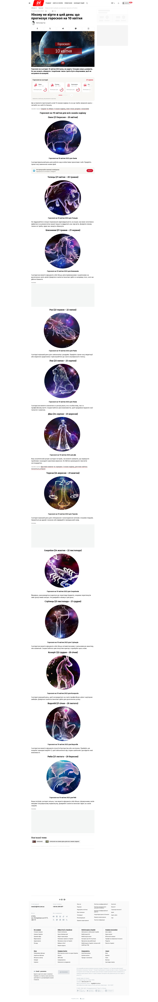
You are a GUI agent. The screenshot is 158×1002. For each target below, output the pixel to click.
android (81, 990)
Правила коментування (100, 917)
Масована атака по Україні (65, 941)
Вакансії (113, 906)
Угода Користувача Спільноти (101, 914)
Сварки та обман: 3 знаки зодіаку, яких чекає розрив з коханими (65, 109)
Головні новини (38, 932)
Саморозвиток (62, 960)
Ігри (112, 917)
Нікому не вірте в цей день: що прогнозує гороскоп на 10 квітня (61, 8)
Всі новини (37, 930)
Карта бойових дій (63, 934)
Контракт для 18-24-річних (89, 938)
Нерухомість (86, 951)
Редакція (79, 906)
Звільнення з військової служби (90, 932)
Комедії (36, 960)
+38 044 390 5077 (58, 906)
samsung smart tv (109, 990)
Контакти (113, 904)
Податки (107, 941)
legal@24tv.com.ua (95, 983)
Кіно (35, 951)
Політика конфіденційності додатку (101, 911)
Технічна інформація (99, 920)
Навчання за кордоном (64, 962)
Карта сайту (114, 915)
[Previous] (54, 95)
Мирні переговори (63, 936)
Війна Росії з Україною (65, 930)
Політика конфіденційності (101, 904)
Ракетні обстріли (62, 932)
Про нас (79, 904)
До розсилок (64, 972)
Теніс (106, 957)
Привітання (68, 3)
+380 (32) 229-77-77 (86, 981)
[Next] (71, 95)
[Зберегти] (88, 28)
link (53, 916)
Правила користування (83, 920)
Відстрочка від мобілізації (89, 941)
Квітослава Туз (40, 23)
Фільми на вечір (38, 957)
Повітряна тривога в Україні (65, 938)
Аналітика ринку (86, 953)
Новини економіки (111, 930)
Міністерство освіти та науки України (68, 953)
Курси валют (108, 934)
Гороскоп (40, 8)
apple (90, 990)
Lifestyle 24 (34, 8)
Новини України (38, 934)
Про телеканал (81, 912)
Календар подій (79, 3)
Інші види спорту (110, 962)
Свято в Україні (58, 3)
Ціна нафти (108, 932)
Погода (36, 943)
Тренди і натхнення (87, 957)
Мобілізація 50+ (86, 934)
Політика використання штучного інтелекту (100, 907)
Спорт (107, 951)
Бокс (106, 953)
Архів (112, 912)
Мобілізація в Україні (88, 930)
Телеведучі (80, 915)
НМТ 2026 (60, 957)
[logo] (38, 3)
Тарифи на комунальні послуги (113, 938)
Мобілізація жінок (86, 936)
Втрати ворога (62, 945)
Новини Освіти (62, 951)
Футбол (107, 955)
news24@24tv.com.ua (37, 906)
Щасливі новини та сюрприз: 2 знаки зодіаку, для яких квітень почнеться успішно (59, 468)
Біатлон (107, 960)
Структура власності (116, 909)
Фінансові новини (110, 936)
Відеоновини (37, 938)
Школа (59, 955)
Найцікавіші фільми (39, 953)
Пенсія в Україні (109, 943)
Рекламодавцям (81, 917)
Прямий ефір (37, 936)
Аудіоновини (37, 941)
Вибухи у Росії (61, 943)
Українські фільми (39, 955)
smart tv (99, 990)
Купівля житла (85, 955)
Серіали (36, 962)
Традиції (48, 3)
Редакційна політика (82, 909)
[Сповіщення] (118, 3)
